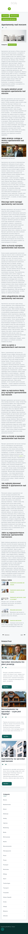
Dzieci (5, 809)
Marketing (6, 827)
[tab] (9, 8)
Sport (4, 878)
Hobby (5, 818)
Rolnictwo (6, 869)
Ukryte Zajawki (7, 897)
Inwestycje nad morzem (15, 620)
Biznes (5, 799)
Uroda (5, 901)
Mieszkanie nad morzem (16, 609)
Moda (4, 832)
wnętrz (21, 455)
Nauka (5, 841)
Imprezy (5, 823)
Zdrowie (5, 915)
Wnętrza (5, 911)
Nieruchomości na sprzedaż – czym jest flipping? (11, 711)
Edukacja (5, 813)
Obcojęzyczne (7, 850)
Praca (4, 855)
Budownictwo (7, 804)
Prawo (5, 860)
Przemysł (5, 864)
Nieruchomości (14, 15)
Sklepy (5, 874)
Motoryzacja (6, 837)
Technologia (6, 883)
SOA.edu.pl (5, 15)
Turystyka (6, 892)
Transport (6, 888)
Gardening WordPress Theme (8, 926)
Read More (6, 687)
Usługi (5, 906)
